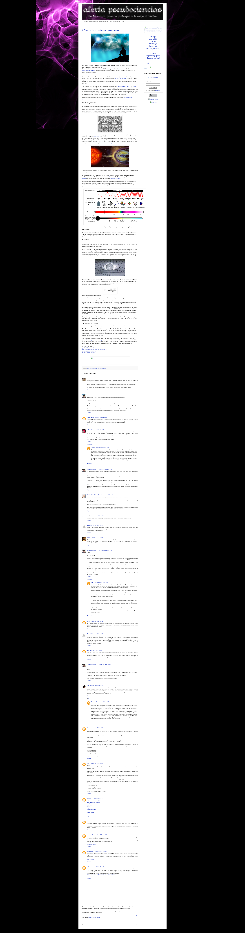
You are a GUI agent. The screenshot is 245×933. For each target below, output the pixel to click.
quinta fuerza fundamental (120, 78)
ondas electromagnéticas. (116, 178)
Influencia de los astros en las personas (100, 30)
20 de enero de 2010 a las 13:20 (97, 429)
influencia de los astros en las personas (98, 368)
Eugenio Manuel (90, 417)
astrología (153, 36)
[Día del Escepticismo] (153, 77)
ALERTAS (153, 53)
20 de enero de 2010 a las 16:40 (107, 495)
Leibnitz (89, 429)
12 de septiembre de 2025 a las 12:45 (99, 834)
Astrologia (89, 368)
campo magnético (107, 177)
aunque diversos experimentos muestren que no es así (95, 340)
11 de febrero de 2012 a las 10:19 (101, 582)
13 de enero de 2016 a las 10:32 (102, 701)
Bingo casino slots (90, 859)
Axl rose (93, 447)
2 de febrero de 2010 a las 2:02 (96, 633)
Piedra (88, 537)
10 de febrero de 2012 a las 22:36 (96, 727)
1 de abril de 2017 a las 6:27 (97, 798)
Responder (89, 389)
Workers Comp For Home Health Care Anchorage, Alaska (99, 876)
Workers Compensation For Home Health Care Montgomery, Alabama (101, 874)
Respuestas (90, 444)
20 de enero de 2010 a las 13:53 (105, 469)
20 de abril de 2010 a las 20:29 (105, 664)
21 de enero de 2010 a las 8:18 (97, 516)
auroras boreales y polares (109, 143)
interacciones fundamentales (88, 70)
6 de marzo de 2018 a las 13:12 (98, 821)
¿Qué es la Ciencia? (153, 63)
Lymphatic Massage (91, 842)
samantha (89, 835)
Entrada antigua (134, 915)
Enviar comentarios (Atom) (94, 917)
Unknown (93, 702)
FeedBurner (157, 90)
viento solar (96, 136)
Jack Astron (89, 378)
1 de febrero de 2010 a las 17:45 (105, 550)
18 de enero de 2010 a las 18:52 (99, 378)
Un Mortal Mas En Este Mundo (94, 495)
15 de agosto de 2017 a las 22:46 (102, 447)
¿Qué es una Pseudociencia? (99, 21)
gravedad (84, 99)
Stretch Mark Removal (91, 844)
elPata (88, 525)
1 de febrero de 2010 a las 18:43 (96, 621)
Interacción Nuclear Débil (123, 86)
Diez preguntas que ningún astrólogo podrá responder (94, 349)
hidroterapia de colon (153, 48)
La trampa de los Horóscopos (89, 351)
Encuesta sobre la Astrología (88, 352)
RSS (123, 21)
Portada (85, 21)
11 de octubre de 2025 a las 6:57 (100, 851)
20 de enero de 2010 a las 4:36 (101, 417)
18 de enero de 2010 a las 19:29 (105, 395)
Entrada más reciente (86, 915)
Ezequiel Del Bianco (91, 395)
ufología (153, 41)
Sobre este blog (115, 21)
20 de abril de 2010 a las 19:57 (96, 650)
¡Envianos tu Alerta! (153, 58)
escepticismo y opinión (153, 55)
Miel (92, 582)
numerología (153, 43)
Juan (88, 650)
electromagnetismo (128, 97)
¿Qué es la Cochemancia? (88, 348)
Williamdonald (90, 851)
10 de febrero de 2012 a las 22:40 (96, 763)
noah (88, 866)
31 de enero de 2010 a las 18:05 (96, 537)
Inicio (111, 915)
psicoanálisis (153, 39)
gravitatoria (122, 243)
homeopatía (153, 46)
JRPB (88, 621)
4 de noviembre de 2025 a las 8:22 (97, 866)
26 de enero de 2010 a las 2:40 (96, 525)
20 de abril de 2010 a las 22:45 (96, 685)
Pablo (88, 685)
